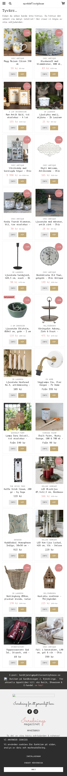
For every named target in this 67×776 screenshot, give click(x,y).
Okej (33, 769)
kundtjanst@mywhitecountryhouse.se (39, 675)
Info (13, 74)
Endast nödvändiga (33, 763)
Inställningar (33, 756)
